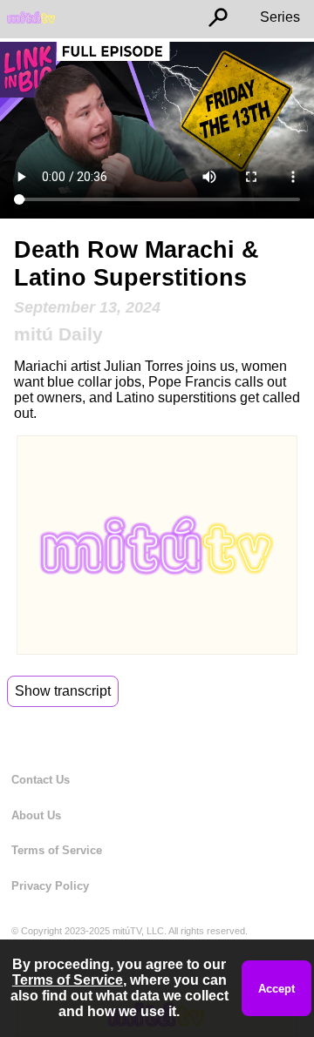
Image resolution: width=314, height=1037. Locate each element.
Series (280, 17)
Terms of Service (56, 850)
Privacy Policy (50, 885)
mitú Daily (58, 334)
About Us (36, 815)
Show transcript (63, 690)
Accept (276, 988)
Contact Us (40, 779)
